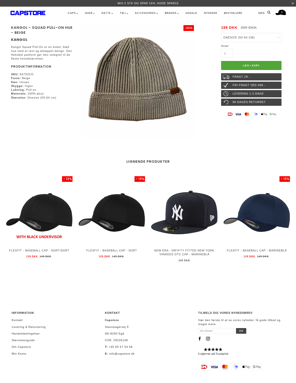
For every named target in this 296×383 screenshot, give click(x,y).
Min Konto (19, 353)
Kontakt (17, 320)
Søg (262, 13)
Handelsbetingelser (26, 333)
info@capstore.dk (122, 353)
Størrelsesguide (23, 340)
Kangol (19, 39)
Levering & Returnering (29, 326)
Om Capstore (21, 346)
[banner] (28, 12)
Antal (225, 45)
